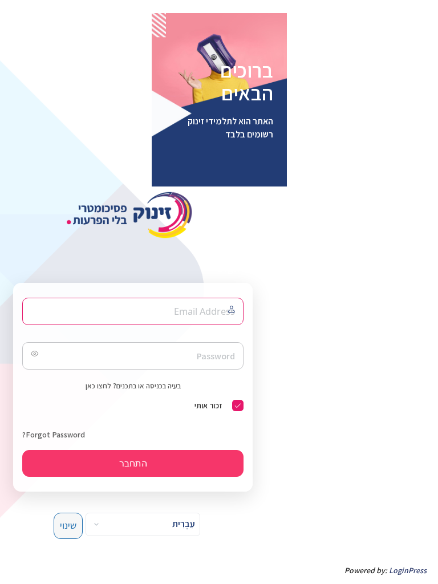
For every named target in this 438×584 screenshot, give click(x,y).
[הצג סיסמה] (33, 356)
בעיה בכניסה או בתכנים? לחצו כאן (133, 386)
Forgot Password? (53, 434)
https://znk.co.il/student (133, 215)
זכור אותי (208, 405)
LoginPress (408, 570)
